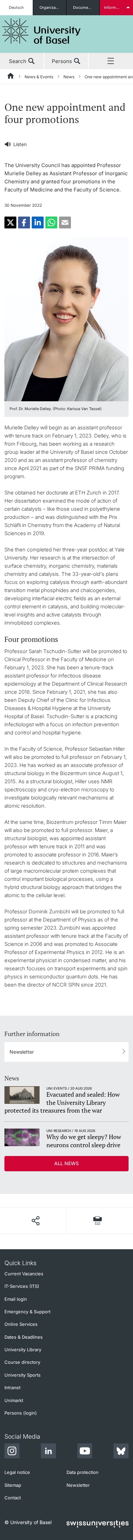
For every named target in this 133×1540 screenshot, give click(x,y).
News (68, 76)
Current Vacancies (23, 1273)
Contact (12, 1497)
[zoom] (66, 318)
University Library (22, 1349)
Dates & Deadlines (23, 1337)
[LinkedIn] (48, 1451)
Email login (15, 1299)
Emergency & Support (27, 1311)
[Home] (11, 77)
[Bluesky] (121, 1451)
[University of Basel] (41, 31)
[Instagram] (11, 1451)
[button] (10, 222)
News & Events (39, 76)
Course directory (22, 1362)
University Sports (22, 1375)
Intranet (12, 1387)
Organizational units (53, 7)
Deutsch (16, 7)
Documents (83, 7)
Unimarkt (13, 1400)
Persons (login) (20, 1413)
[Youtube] (84, 1451)
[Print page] (97, 1220)
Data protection (82, 1472)
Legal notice (17, 1472)
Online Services (21, 1324)
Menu (111, 61)
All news (66, 1163)
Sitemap (12, 1485)
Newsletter (22, 1052)
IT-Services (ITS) (21, 1286)
